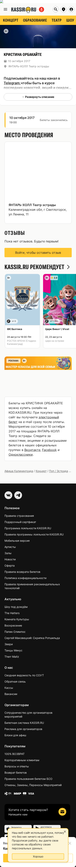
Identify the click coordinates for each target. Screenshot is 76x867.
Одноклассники (21, 454)
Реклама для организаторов (23, 729)
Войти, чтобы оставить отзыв (38, 252)
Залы (7, 553)
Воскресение (13, 625)
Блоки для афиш (15, 735)
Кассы (8, 687)
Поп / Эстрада (58, 471)
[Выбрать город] (63, 9)
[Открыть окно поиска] (56, 9)
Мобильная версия (17, 540)
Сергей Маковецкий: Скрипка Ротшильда (32, 638)
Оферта (9, 565)
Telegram (12, 83)
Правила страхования (19, 515)
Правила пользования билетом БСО (28, 778)
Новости (10, 559)
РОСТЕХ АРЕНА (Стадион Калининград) (21, 342)
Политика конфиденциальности (25, 578)
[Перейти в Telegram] (18, 495)
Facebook (49, 450)
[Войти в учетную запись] (71, 9)
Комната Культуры (16, 619)
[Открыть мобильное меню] (5, 9)
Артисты (10, 546)
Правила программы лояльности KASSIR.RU (34, 534)
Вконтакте (32, 450)
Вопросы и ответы (16, 766)
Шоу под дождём (16, 606)
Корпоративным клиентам (21, 760)
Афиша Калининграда (18, 471)
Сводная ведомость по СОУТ (24, 675)
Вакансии (10, 694)
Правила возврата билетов (22, 571)
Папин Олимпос (15, 631)
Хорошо (38, 856)
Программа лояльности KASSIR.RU (27, 528)
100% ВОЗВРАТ (14, 754)
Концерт (41, 471)
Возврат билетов (15, 772)
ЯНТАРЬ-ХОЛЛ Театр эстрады (28, 66)
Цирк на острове (54, 340)
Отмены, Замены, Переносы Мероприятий (33, 785)
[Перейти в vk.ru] (8, 495)
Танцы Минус (13, 650)
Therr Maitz (11, 656)
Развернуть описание (39, 96)
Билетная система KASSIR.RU (24, 722)
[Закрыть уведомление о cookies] (65, 831)
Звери (8, 644)
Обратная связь (15, 681)
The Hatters (11, 613)
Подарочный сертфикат (20, 522)
